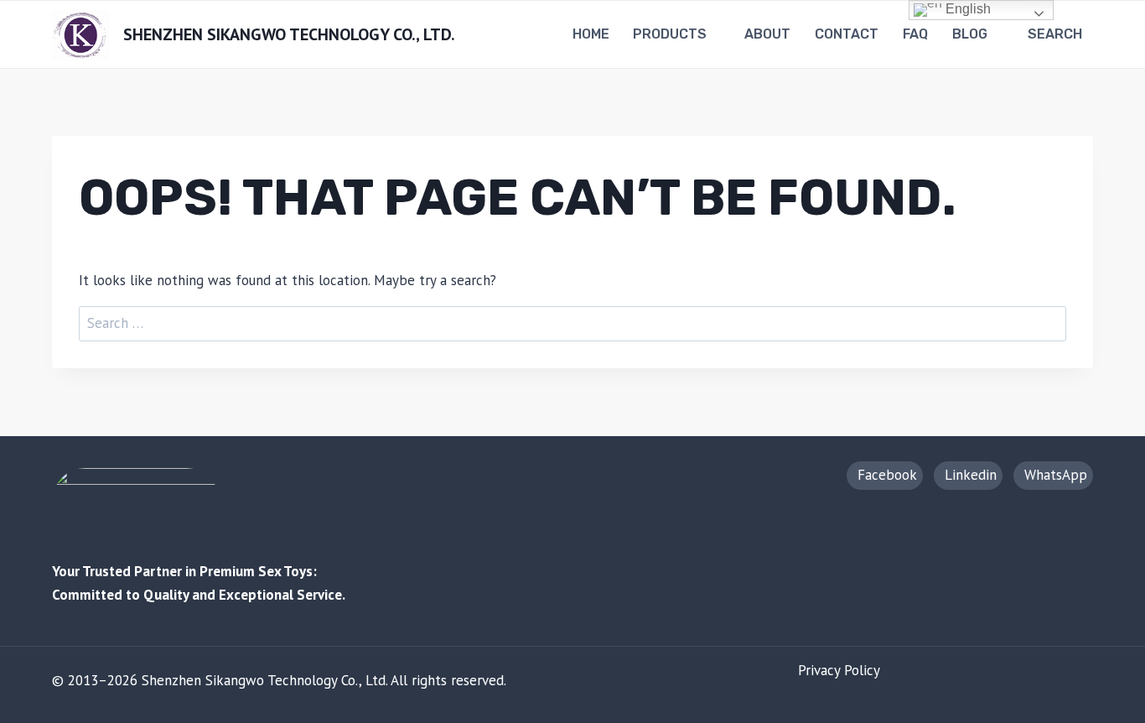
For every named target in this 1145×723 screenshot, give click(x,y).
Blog (969, 34)
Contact (846, 34)
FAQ (915, 34)
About (767, 34)
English (966, 9)
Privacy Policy (839, 670)
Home (590, 34)
